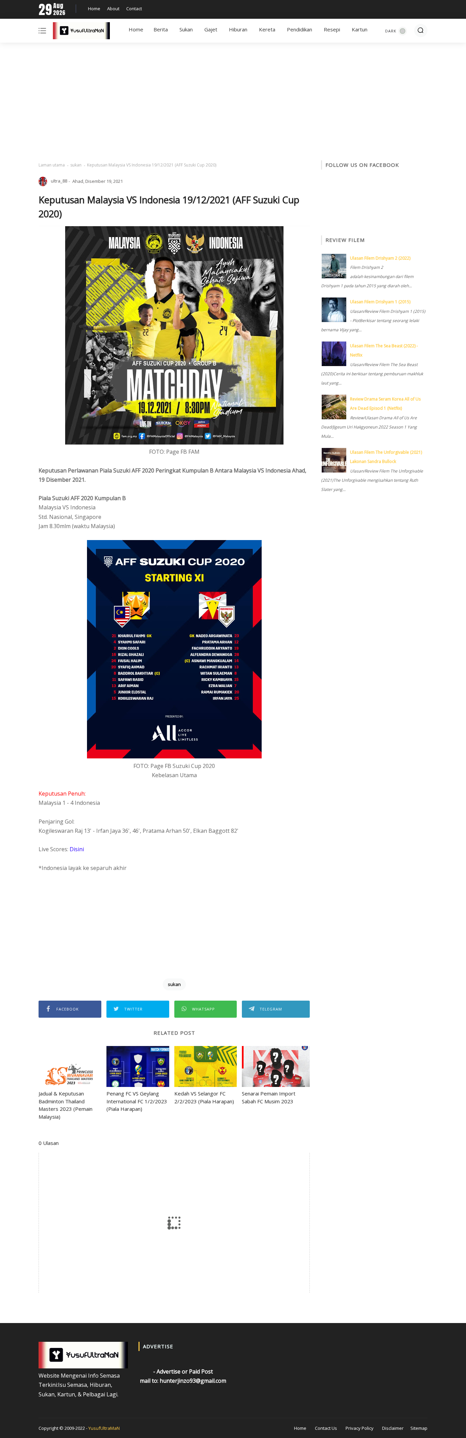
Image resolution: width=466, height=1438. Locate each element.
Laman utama (52, 165)
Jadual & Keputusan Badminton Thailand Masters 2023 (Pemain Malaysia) (65, 1105)
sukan (76, 165)
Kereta (267, 29)
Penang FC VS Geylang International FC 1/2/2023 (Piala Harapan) (136, 1101)
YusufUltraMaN (104, 1428)
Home (94, 8)
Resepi (332, 29)
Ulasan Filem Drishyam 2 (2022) (380, 258)
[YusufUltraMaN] (81, 32)
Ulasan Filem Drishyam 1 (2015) (380, 302)
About (113, 8)
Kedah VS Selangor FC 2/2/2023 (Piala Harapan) (204, 1097)
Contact (134, 8)
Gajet (210, 29)
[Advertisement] (233, 102)
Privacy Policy (360, 1428)
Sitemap (418, 1428)
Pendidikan (299, 29)
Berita (161, 29)
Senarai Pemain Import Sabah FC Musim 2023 (268, 1097)
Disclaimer (393, 1428)
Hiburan (238, 29)
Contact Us (326, 1428)
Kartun (359, 29)
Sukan (186, 29)
